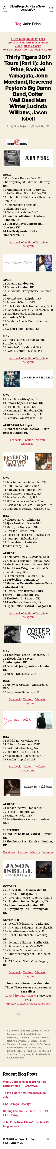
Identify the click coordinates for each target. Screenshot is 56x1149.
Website (40, 242)
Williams (47, 49)
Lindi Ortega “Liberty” (17, 1104)
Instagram (28, 246)
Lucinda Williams (39, 1037)
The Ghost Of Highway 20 (20, 1054)
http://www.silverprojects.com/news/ (28, 1004)
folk (42, 39)
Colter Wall (13, 1030)
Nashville (12, 1040)
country (32, 39)
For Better (44, 1030)
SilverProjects (21, 126)
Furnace (11, 1034)
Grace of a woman (19, 42)
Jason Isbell (29, 1034)
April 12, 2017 (42, 126)
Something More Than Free (21, 1050)
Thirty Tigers (32, 46)
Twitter (28, 242)
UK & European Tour (15, 49)
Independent (40, 42)
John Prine (23, 1037)
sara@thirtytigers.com (19, 995)
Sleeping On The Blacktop (27, 1047)
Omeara (22, 1040)
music (18, 46)
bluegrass (18, 39)
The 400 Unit (44, 1050)
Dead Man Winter (29, 1030)
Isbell (19, 1034)
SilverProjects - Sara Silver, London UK (28, 8)
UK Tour (35, 49)
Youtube (48, 852)
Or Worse (32, 1040)
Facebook (15, 242)
